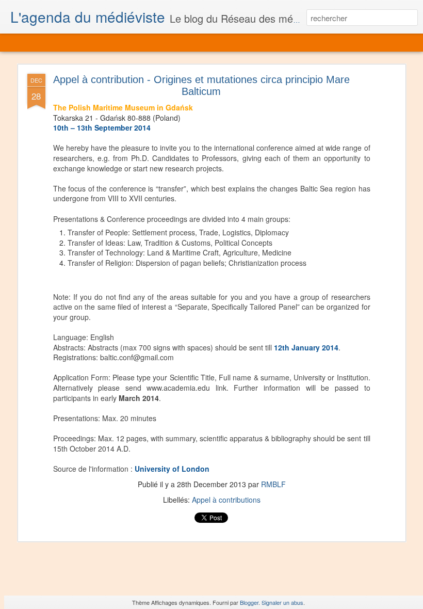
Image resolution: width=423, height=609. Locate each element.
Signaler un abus (282, 602)
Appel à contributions (226, 499)
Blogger (249, 602)
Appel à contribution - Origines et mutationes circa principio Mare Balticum (201, 85)
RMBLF (273, 484)
